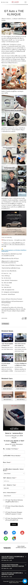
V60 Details (20, 399)
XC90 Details (20, 388)
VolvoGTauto (11, 294)
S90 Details (7, 399)
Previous (6, 323)
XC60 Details (7, 388)
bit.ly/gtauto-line (9, 289)
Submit (14, 524)
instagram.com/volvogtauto (11, 292)
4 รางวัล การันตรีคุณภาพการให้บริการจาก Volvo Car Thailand (20, 365)
